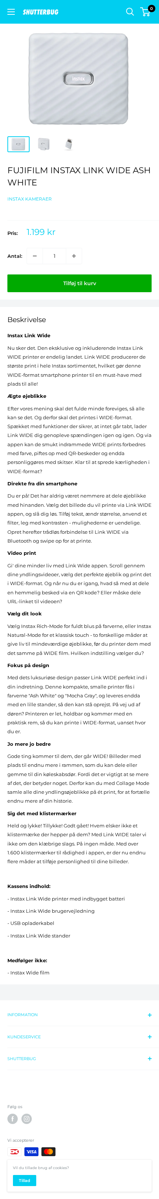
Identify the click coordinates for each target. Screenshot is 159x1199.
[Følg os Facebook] (12, 1119)
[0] (145, 11)
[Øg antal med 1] (74, 256)
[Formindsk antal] (35, 256)
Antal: (14, 256)
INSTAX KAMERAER (29, 199)
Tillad (24, 1180)
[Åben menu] (11, 12)
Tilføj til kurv (79, 283)
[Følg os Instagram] (26, 1119)
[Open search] (130, 12)
